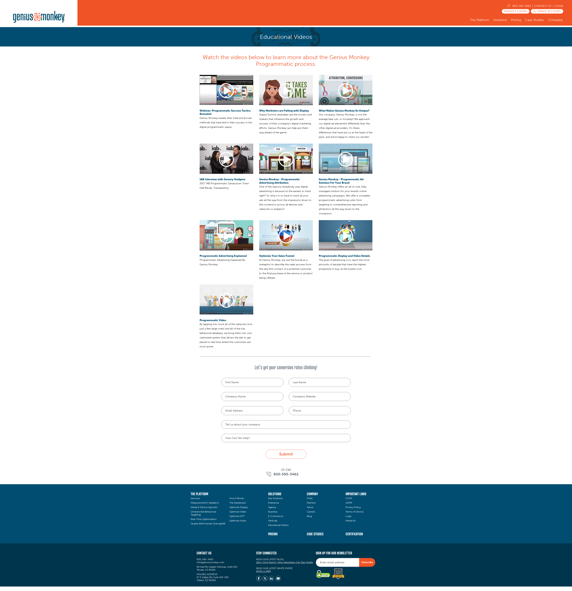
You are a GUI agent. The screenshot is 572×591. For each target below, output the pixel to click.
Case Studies (534, 20)
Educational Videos (278, 525)
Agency (272, 507)
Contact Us (542, 6)
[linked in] (271, 579)
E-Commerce (275, 516)
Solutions (500, 20)
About (310, 507)
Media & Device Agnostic (204, 507)
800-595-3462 (521, 6)
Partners (311, 502)
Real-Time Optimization (203, 519)
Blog (309, 516)
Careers (311, 511)
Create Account (549, 11)
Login (559, 6)
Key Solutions (275, 498)
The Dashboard (237, 502)
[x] (265, 579)
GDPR (349, 502)
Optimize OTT (237, 516)
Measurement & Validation (205, 502)
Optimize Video (237, 511)
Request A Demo (515, 11)
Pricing (516, 20)
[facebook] (258, 579)
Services (195, 498)
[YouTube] (278, 579)
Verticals (272, 520)
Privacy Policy (353, 507)
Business (272, 511)
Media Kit (351, 520)
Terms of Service (355, 511)
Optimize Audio (237, 520)
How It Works (236, 498)
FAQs (310, 498)
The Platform (479, 20)
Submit (286, 454)
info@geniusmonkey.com (210, 562)
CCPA (349, 498)
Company (555, 20)
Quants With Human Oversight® (208, 523)
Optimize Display (238, 507)
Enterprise (273, 502)
